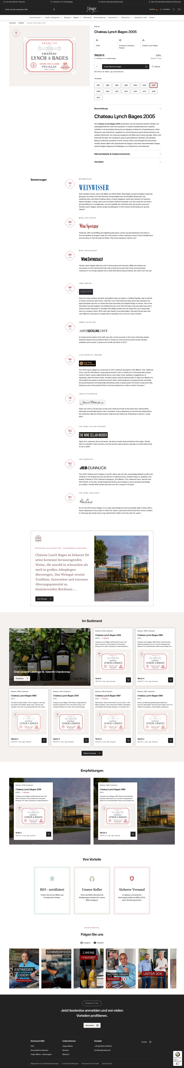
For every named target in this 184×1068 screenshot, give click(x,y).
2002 (145, 85)
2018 (155, 91)
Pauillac (122, 48)
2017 (145, 91)
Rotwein (21, 23)
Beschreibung (101, 108)
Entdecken (20, 678)
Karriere (65, 1050)
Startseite (12, 23)
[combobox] (97, 66)
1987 (99, 85)
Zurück (144, 1042)
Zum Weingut (42, 599)
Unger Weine (67, 1046)
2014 (127, 91)
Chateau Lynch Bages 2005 (36, 23)
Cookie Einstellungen (70, 1063)
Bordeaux (130, 45)
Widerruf (65, 1054)
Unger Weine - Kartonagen (41, 1054)
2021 (99, 98)
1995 (127, 85)
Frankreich (123, 45)
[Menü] (181, 1052)
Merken (157, 67)
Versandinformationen (39, 1050)
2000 (136, 85)
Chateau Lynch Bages (150, 45)
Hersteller (99, 161)
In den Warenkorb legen (112, 67)
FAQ (32, 1046)
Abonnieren (89, 1025)
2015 (136, 91)
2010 (109, 91)
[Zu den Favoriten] (174, 9)
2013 (118, 91)
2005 (155, 85)
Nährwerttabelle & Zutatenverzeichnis (112, 154)
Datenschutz (107, 1063)
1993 (118, 85)
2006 (99, 91)
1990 (109, 85)
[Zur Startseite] (92, 9)
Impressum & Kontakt (90, 1063)
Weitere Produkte (89, 753)
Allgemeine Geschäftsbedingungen (45, 1063)
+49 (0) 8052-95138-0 (103, 1046)
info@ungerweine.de (102, 1050)
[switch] (178, 1064)
